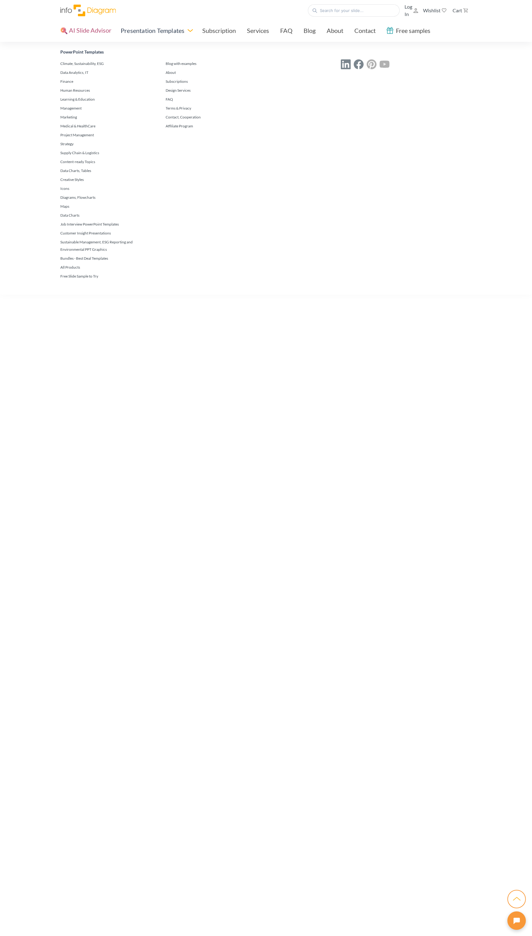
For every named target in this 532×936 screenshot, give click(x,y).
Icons (64, 188)
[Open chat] (516, 920)
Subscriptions (177, 81)
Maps (64, 206)
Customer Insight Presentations (85, 233)
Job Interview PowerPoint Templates (89, 224)
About (335, 30)
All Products (70, 267)
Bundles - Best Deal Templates (84, 258)
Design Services (178, 90)
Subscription (219, 30)
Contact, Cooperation (183, 117)
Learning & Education (77, 99)
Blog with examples (181, 63)
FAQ (286, 30)
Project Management (77, 135)
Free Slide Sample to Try (79, 276)
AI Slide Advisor (89, 30)
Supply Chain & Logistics (79, 152)
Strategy (67, 144)
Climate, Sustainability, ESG (82, 63)
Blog (310, 30)
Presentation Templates (152, 30)
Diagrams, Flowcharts (77, 197)
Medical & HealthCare (77, 126)
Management (71, 108)
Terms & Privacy (178, 108)
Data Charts (69, 215)
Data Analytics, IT (74, 72)
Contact (365, 30)
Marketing (68, 117)
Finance (66, 81)
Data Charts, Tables (75, 170)
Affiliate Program (179, 126)
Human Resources (75, 90)
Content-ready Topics (77, 161)
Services (258, 30)
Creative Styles (72, 179)
